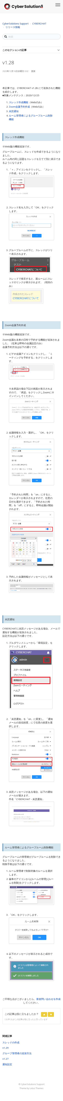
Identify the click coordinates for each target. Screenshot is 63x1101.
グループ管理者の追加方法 (17, 1053)
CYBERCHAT (39, 23)
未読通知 (14, 111)
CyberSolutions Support (15, 23)
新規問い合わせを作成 (48, 999)
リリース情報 (12, 27)
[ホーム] (23, 6)
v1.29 (5, 1047)
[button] (44, 1014)
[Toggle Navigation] (57, 4)
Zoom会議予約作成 (19, 106)
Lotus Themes (36, 1088)
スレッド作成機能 (18, 102)
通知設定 (7, 1064)
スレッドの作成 (10, 1042)
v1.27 (5, 1058)
